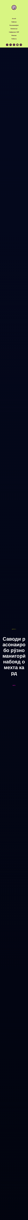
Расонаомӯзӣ (14, 25)
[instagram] (17, 45)
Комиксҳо (14, 29)
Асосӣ (14, 18)
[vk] (10, 45)
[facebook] (7, 45)
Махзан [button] (14, 35)
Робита (14, 39)
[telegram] (21, 45)
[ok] (14, 45)
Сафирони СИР (14, 32)
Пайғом (14, 22)
